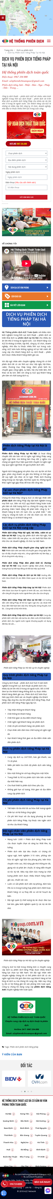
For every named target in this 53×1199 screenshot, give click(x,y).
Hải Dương (42, 1121)
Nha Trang (26, 1157)
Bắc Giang (26, 1135)
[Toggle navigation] (49, 41)
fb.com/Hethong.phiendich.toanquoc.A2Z (32, 1174)
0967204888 (16, 1184)
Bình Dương (42, 1166)
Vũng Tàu (9, 1166)
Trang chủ (8, 50)
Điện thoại (21, 182)
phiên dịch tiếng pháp (29, 1047)
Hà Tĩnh (42, 1142)
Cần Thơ (26, 1166)
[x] (2, 18)
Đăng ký (38, 1187)
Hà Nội (9, 1114)
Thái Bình (9, 1135)
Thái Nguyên (42, 1128)
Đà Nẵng (26, 1149)
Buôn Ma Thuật (10, 1158)
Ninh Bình (26, 1128)
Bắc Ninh (26, 1121)
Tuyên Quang (42, 1135)
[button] (21, 1091)
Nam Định (10, 1128)
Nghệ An (26, 1142)
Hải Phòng (42, 1114)
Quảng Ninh (10, 1121)
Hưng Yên (26, 1114)
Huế (10, 1149)
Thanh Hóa (9, 1142)
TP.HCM (42, 1157)
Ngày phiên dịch (13, 172)
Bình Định (42, 1149)
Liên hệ (28, 1187)
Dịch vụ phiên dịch (24, 50)
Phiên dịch (14, 1047)
